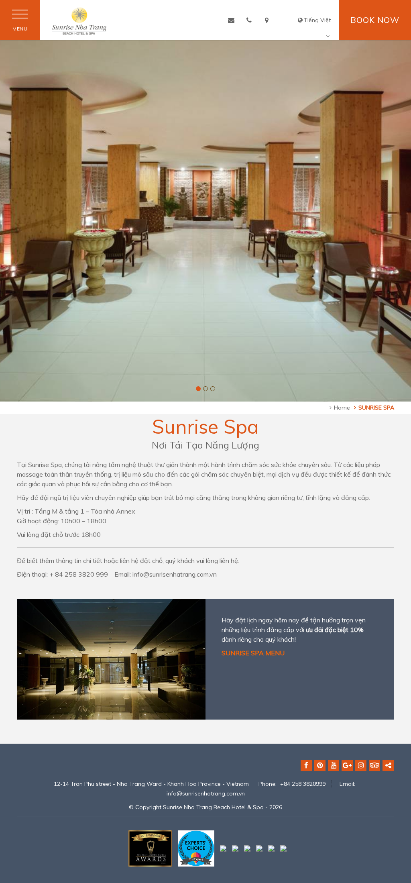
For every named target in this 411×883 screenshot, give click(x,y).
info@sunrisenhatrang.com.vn (206, 793)
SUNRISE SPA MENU (253, 653)
